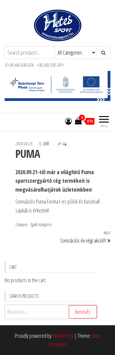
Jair (47, 143)
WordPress (62, 335)
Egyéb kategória (40, 224)
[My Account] (68, 121)
